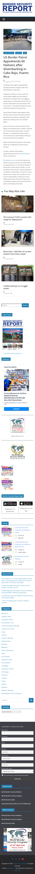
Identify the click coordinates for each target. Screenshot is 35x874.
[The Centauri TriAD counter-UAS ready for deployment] (17, 197)
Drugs (3, 632)
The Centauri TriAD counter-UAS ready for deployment (17, 218)
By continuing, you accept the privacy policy (16, 775)
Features (4, 635)
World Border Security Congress (11, 693)
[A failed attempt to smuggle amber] (17, 266)
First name (4, 730)
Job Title (3, 749)
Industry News (6, 641)
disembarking (24, 153)
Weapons (4, 687)
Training (4, 678)
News (25, 53)
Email (2, 743)
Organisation (5, 755)
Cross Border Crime (7, 623)
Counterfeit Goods (7, 619)
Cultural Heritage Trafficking (10, 626)
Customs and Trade (7, 629)
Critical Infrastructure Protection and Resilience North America (23, 544)
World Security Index (8, 800)
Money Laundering (7, 650)
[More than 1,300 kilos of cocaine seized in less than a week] (17, 231)
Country (3, 762)
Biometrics (4, 613)
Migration (18, 53)
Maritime (4, 644)
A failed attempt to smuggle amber (15, 287)
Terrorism (4, 675)
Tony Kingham (17, 81)
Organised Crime (6, 659)
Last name (4, 736)
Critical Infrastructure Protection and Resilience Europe (23, 530)
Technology (5, 672)
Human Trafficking (9, 53)
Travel (3, 681)
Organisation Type (6, 768)
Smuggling (4, 666)
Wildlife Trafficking (7, 690)
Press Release (5, 663)
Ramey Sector (10, 160)
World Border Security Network (11, 792)
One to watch (5, 656)
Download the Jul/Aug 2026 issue (13, 353)
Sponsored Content (7, 669)
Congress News (6, 616)
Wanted (3, 684)
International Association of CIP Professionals (16, 804)
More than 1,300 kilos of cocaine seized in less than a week (17, 252)
